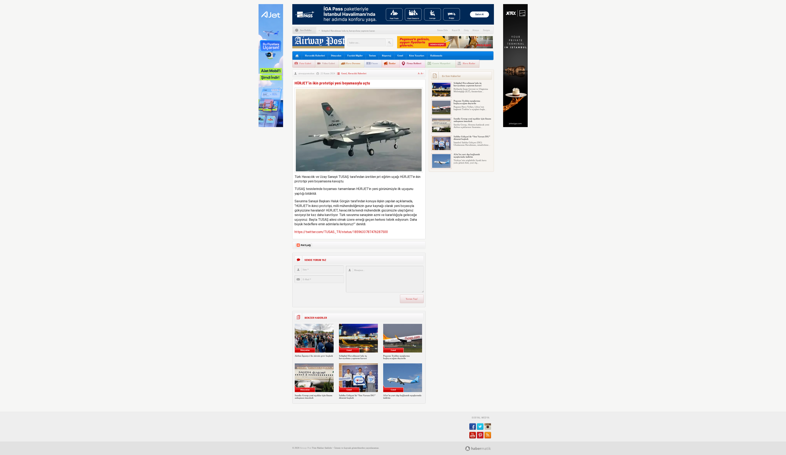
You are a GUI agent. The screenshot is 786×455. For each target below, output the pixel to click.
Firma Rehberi (414, 63)
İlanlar (392, 63)
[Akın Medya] (467, 448)
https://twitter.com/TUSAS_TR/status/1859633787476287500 (341, 232)
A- (419, 73)
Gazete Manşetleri (441, 63)
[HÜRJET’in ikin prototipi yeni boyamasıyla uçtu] (359, 173)
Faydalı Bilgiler (355, 55)
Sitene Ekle (442, 30)
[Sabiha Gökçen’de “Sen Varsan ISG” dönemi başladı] (441, 149)
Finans (374, 63)
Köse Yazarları (416, 55)
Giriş (466, 30)
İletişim (486, 30)
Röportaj (386, 55)
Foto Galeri (305, 63)
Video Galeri (328, 63)
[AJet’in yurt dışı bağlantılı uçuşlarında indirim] (441, 167)
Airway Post (305, 448)
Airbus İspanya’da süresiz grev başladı (314, 356)
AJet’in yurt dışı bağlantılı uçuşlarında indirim (467, 155)
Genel (400, 55)
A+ (422, 73)
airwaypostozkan (306, 73)
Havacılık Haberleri (315, 55)
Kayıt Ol (456, 30)
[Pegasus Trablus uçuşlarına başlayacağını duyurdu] (441, 113)
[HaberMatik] (482, 448)
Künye (476, 30)
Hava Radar (469, 63)
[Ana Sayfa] (297, 55)
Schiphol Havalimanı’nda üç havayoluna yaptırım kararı (348, 31)
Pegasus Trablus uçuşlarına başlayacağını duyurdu (396, 357)
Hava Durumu (353, 63)
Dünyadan (336, 55)
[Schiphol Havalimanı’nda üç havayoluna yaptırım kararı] (441, 95)
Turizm (372, 55)
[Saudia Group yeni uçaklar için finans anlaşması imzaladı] (441, 131)
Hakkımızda (436, 55)
